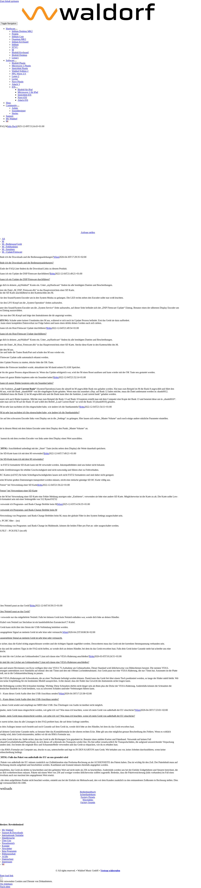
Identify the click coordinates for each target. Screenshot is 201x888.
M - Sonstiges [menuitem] (8, 249)
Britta (52, 273)
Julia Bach (12, 126)
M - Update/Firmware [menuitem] (12, 252)
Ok (1, 884)
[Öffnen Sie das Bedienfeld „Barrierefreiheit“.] (1, 878)
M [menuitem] (3, 241)
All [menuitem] (3, 238)
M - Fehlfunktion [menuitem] (10, 246)
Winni (56, 257)
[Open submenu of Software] (15, 61)
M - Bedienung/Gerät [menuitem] (12, 244)
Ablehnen (8, 884)
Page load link (6, 875)
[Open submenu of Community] (18, 106)
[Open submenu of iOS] (16, 87)
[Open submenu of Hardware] (16, 29)
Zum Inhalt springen (9, 1)
